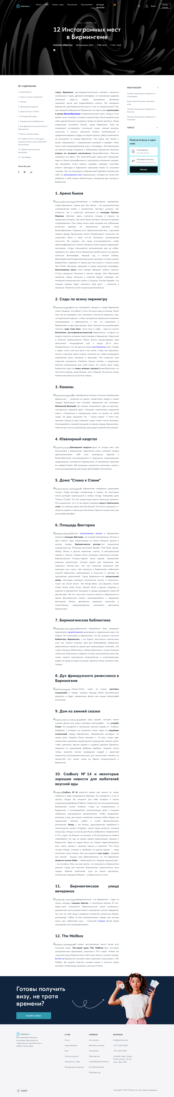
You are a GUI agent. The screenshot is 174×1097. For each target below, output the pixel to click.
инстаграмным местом (92, 533)
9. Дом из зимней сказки (28, 134)
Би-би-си (59, 958)
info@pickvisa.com (120, 1040)
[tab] (143, 88)
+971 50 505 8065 (120, 1045)
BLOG (80, 23)
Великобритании (72, 113)
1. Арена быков (24, 92)
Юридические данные (74, 1067)
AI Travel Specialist (100, 6)
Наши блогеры (71, 1045)
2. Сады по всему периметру (30, 97)
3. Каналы (22, 102)
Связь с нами (57, 4)
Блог (67, 1051)
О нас (67, 1040)
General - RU (91, 23)
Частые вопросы (72, 1056)
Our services (94, 1040)
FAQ (47, 4)
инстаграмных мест (73, 174)
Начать (143, 169)
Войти (153, 6)
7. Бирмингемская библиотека (31, 121)
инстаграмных (99, 347)
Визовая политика (96, 1045)
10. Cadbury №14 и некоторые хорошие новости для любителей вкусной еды (32, 142)
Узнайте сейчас (33, 1015)
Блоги (38, 4)
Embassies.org (94, 1072)
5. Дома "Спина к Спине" (28, 111)
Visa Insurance (86, 4)
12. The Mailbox (25, 157)
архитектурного (75, 632)
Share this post (24, 166)
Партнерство (94, 1056)
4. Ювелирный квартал (28, 107)
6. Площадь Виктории (27, 116)
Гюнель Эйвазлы (62, 45)
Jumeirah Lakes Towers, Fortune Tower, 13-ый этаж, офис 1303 (122, 1059)
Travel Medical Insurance (99, 1061)
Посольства (72, 4)
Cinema (101, 921)
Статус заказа (165, 6)
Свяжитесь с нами (72, 1061)
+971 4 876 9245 (120, 1051)
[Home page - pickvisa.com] (23, 6)
